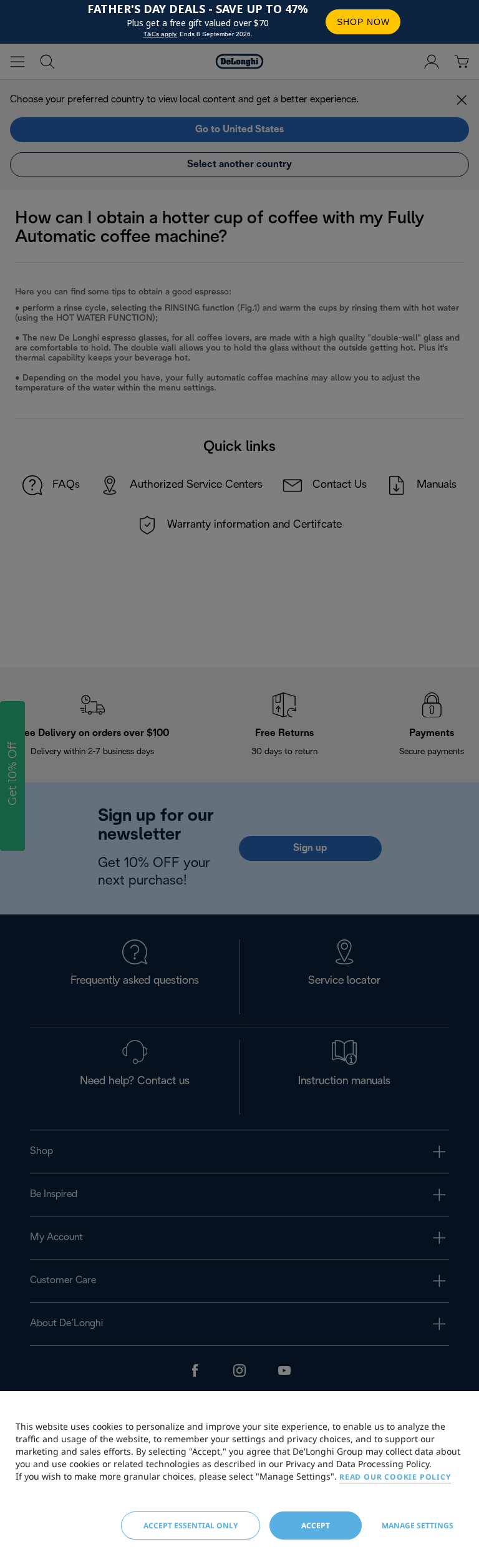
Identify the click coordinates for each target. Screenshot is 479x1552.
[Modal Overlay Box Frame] (239, 22)
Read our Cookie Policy (395, 1477)
